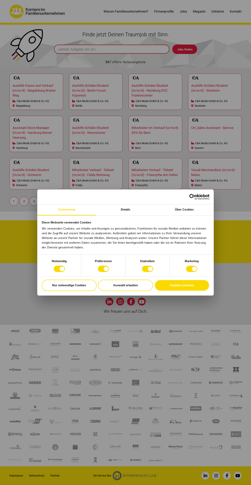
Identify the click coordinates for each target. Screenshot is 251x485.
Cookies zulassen (182, 285)
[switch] (103, 269)
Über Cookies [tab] (184, 209)
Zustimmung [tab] (66, 209)
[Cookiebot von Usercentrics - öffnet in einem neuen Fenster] (192, 197)
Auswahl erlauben (125, 285)
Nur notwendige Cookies (69, 285)
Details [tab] (125, 209)
